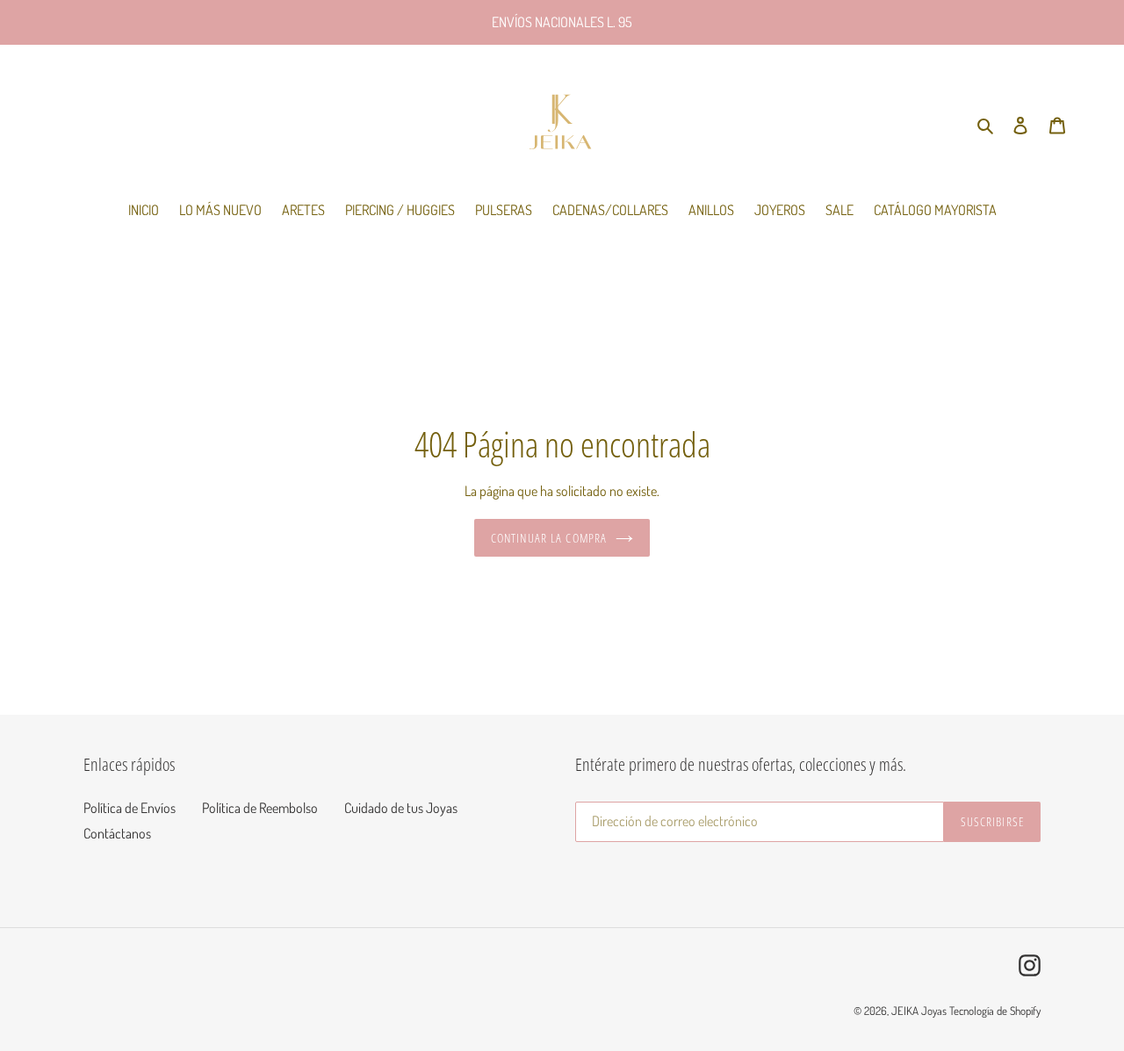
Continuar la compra (549, 537)
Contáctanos (117, 833)
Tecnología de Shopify (995, 1011)
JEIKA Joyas (919, 1011)
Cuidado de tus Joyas (401, 808)
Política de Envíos (129, 808)
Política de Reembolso (260, 808)
